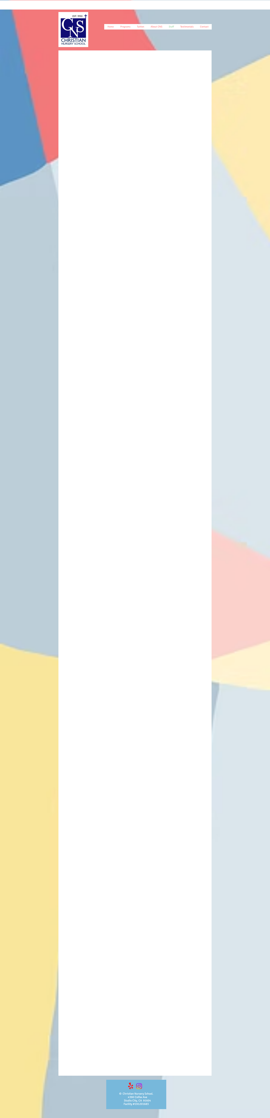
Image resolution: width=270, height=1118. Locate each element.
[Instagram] (139, 1086)
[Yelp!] (131, 1086)
